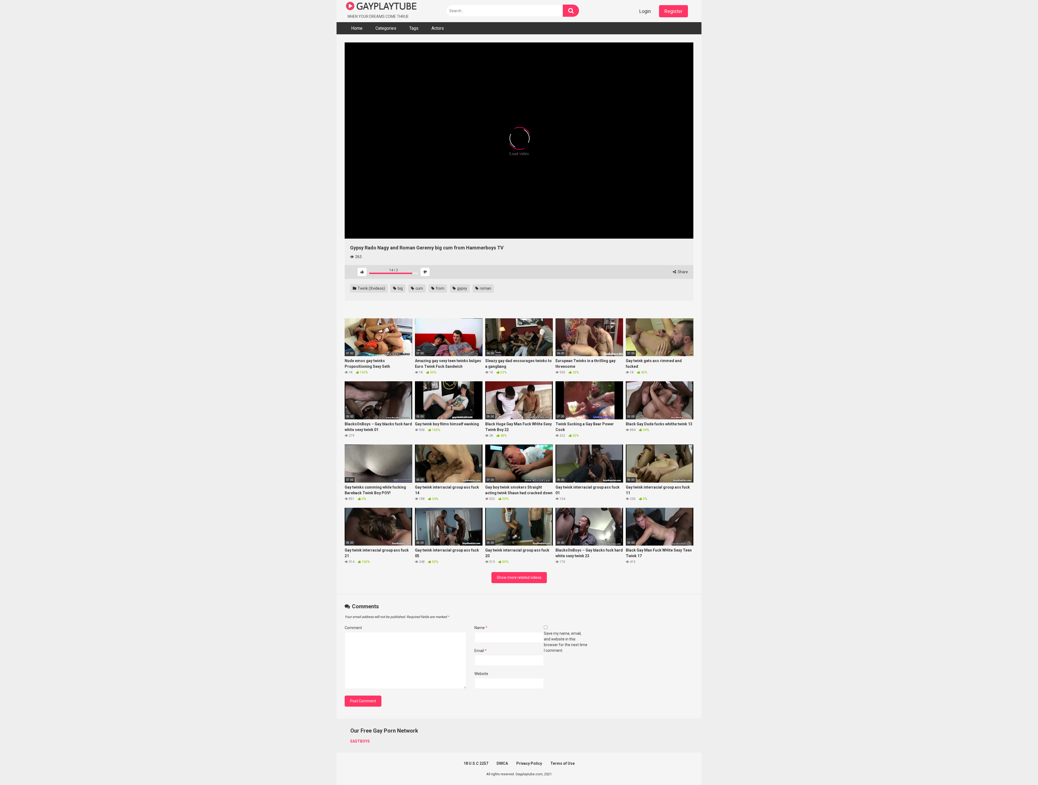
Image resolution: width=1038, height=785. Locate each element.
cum (419, 288)
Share (682, 272)
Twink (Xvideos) (371, 288)
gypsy (461, 288)
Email (480, 651)
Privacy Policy (529, 763)
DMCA (502, 763)
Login (645, 11)
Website (481, 674)
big (400, 288)
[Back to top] (1020, 768)
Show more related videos (519, 577)
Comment (353, 628)
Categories (385, 28)
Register (673, 11)
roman (485, 288)
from (439, 288)
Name (480, 628)
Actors (437, 28)
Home (356, 28)
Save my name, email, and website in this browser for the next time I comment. (565, 642)
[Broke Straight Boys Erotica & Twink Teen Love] (381, 7)
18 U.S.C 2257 (476, 763)
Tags (413, 28)
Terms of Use (562, 763)
